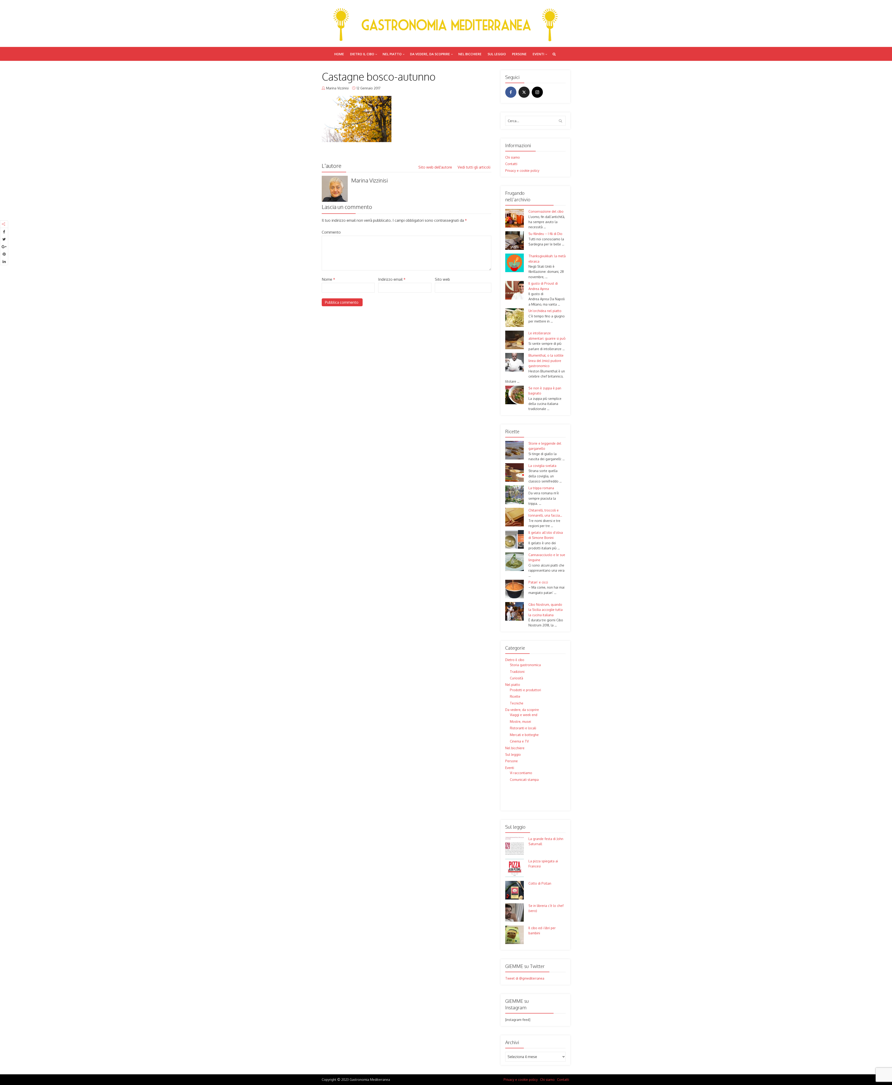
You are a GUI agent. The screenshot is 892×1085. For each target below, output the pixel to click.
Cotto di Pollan (539, 883)
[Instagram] (537, 92)
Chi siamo (512, 157)
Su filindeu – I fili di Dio (545, 234)
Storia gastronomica (525, 665)
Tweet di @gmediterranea (524, 978)
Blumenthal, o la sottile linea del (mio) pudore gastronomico (546, 360)
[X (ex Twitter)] (524, 92)
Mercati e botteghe (524, 735)
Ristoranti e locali (523, 728)
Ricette (515, 696)
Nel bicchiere (470, 54)
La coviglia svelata (542, 466)
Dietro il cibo (362, 54)
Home (339, 54)
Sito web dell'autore (435, 167)
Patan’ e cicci (538, 582)
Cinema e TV (519, 741)
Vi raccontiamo (521, 773)
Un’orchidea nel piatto (544, 311)
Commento (331, 232)
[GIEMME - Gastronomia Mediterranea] (446, 23)
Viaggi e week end (523, 715)
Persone (519, 54)
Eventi (538, 54)
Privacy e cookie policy (522, 171)
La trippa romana (541, 488)
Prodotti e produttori (525, 690)
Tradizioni (517, 672)
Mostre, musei (520, 721)
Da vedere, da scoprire (430, 54)
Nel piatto (392, 54)
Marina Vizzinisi (337, 88)
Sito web (442, 279)
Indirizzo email (392, 279)
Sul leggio (497, 54)
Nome (328, 279)
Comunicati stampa (524, 780)
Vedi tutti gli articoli (474, 167)
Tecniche (516, 703)
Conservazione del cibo (546, 211)
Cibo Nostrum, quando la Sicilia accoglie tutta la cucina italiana (545, 610)
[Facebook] (510, 92)
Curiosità (516, 678)
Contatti (511, 164)
